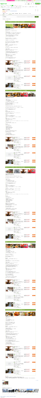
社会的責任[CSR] (8, 396)
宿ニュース (7, 13)
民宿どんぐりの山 (6, 9)
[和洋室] (9, 85)
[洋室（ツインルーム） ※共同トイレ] (9, 70)
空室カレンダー (33, 68)
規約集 (12, 396)
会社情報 (1, 396)
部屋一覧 (13, 13)
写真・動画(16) (16, 13)
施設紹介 (4, 13)
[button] (7, 381)
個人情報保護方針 (4, 396)
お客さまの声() (25, 13)
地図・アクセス (20, 13)
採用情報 (11, 396)
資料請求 (15, 396)
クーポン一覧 (29, 13)
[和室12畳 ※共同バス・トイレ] (9, 62)
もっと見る (37, 380)
